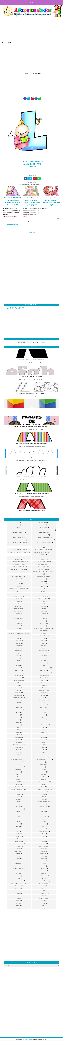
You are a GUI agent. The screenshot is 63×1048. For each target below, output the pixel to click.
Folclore (18, 715)
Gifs (43, 729)
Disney (43, 685)
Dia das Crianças (18, 677)
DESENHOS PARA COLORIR (43, 672)
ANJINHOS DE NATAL (32, 164)
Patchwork (43, 814)
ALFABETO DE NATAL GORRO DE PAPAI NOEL (19, 542)
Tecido (43, 878)
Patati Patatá (18, 814)
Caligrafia (18, 623)
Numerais (18, 799)
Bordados (18, 616)
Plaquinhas (18, 836)
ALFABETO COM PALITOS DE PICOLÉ (18, 535)
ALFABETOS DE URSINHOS (18, 569)
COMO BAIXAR (43, 645)
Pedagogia (43, 819)
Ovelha (18, 806)
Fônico (43, 717)
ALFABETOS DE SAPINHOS (18, 566)
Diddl (18, 682)
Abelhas (18, 525)
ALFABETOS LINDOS (27, 1039)
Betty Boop (43, 606)
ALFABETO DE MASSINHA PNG (18, 540)
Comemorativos (18, 645)
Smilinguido (43, 871)
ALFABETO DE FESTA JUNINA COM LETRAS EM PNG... (32, 510)
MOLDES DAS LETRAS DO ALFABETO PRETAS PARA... (32, 359)
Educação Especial (43, 692)
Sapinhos (18, 861)
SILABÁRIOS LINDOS (18, 868)
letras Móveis (18, 762)
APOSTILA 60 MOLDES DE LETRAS (18, 588)
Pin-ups (43, 826)
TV (43, 890)
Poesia (43, 838)
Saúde (43, 861)
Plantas (43, 833)
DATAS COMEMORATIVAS (43, 668)
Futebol (18, 724)
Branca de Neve (18, 618)
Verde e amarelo (43, 898)
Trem (43, 888)
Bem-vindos (18, 606)
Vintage (43, 903)
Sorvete (18, 876)
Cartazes (18, 628)
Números (43, 799)
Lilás (18, 764)
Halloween (43, 732)
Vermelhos (43, 900)
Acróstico (43, 525)
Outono (43, 804)
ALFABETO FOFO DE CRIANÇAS (43, 542)
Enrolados (43, 695)
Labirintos (18, 749)
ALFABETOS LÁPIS (18, 571)
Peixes (43, 821)
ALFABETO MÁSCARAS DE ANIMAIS (43, 549)
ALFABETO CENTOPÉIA (43, 532)
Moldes (43, 786)
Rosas (43, 856)
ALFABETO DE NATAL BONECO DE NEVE (43, 540)
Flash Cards (43, 710)
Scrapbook (25, 216)
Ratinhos (43, 848)
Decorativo (18, 670)
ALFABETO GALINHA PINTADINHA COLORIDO (44, 544)
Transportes (18, 888)
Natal (15, 216)
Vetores (18, 903)
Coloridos (12, 216)
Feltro (17, 707)
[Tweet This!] (30, 178)
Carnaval (18, 626)
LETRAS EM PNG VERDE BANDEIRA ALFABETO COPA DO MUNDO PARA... (31, 493)
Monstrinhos (43, 791)
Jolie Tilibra (18, 747)
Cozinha (43, 655)
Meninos (43, 779)
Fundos (43, 722)
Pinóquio (43, 828)
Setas (18, 866)
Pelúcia (18, 824)
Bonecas (18, 613)
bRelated (58, 218)
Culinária (43, 660)
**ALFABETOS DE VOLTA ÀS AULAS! (16, 310)
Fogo (43, 712)
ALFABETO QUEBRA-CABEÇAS (18, 561)
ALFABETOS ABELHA (43, 564)
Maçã (43, 767)
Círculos (43, 638)
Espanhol (18, 700)
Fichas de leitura (18, 710)
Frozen (43, 720)
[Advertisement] (31, 31)
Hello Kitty (18, 734)
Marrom (18, 774)
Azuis (43, 593)
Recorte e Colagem (18, 851)
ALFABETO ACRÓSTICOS (18, 532)
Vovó (43, 908)
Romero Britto (43, 853)
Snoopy (18, 873)
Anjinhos (5, 216)
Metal (18, 781)
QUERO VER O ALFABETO (32, 161)
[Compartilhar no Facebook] (25, 98)
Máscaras (43, 774)
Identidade (18, 737)
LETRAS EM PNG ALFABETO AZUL (18, 757)
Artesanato (43, 591)
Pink (18, 828)
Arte (18, 591)
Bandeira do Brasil (43, 598)
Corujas (43, 653)
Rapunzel (18, 848)
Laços (43, 749)
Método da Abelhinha (43, 781)
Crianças (27, 214)
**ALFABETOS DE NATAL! (13, 308)
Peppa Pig (43, 824)
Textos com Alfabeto (18, 880)
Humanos (43, 734)
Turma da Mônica (18, 890)
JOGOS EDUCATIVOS (18, 744)
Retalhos (18, 853)
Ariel (43, 588)
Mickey (18, 784)
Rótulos (18, 858)
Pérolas (18, 826)
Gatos (43, 727)
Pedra (18, 821)
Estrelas (18, 702)
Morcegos (43, 794)
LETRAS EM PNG (43, 754)
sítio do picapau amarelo (18, 871)
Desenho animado (18, 672)
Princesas (18, 846)
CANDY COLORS (43, 623)
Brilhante (18, 621)
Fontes (18, 720)
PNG (43, 836)
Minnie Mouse (18, 786)
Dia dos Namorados (18, 680)
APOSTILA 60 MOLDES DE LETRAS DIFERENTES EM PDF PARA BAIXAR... (31, 426)
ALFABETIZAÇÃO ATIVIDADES (18, 530)
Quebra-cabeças (43, 846)
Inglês (17, 739)
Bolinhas (43, 611)
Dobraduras (18, 687)
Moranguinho (18, 794)
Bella (43, 603)
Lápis (43, 752)
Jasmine (43, 739)
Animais (43, 581)
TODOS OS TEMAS (43, 883)
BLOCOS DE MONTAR (18, 611)
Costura (18, 655)
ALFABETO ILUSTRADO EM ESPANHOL (18, 549)
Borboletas (43, 613)
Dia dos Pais (43, 680)
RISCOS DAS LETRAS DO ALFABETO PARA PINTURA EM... (31, 393)
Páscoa (43, 811)
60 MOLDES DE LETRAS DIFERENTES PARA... (31, 376)
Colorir (43, 643)
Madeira (43, 769)
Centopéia (43, 633)
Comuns (18, 648)
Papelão (18, 811)
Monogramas (18, 791)
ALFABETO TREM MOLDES (43, 561)
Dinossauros (18, 685)
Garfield (18, 727)
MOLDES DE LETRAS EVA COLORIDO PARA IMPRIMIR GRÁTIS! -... (31, 443)
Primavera (43, 843)
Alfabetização (43, 527)
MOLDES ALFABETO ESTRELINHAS (18, 789)
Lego (18, 754)
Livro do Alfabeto (43, 764)
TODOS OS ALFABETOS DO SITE (18, 883)
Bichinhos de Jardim (18, 608)
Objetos (18, 801)
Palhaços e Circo (43, 806)
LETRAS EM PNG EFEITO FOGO (18, 759)
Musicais (18, 796)
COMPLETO (32, 167)
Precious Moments (18, 843)
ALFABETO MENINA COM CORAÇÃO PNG (18, 552)
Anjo (36, 182)
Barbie (18, 601)
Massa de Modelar (18, 776)
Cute (43, 665)
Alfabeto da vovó (43, 535)
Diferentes (43, 682)
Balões (18, 598)
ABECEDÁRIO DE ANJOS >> (56, 232)
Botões (43, 616)
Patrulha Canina (43, 816)
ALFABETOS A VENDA (18, 564)
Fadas (18, 705)
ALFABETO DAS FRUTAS (18, 537)
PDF (18, 819)
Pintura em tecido (43, 831)
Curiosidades (43, 663)
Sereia (43, 863)
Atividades (18, 593)
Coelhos (43, 640)
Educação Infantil (18, 695)
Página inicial (32, 232)
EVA (43, 702)
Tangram (18, 878)
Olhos (18, 804)
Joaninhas (18, 742)
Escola (43, 697)
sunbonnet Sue (43, 876)
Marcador (43, 772)
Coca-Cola (18, 640)
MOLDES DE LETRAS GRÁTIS (43, 789)
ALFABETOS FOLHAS (43, 569)
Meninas (18, 779)
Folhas (43, 715)
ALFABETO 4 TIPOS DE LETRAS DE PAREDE (43, 530)
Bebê (18, 603)
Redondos (43, 851)
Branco (43, 618)
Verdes (18, 900)
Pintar (18, 831)
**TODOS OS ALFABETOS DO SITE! (15, 307)
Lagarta (18, 752)
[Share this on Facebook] (26, 178)
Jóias (43, 744)
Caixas (43, 621)
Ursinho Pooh (43, 893)
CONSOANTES (43, 648)
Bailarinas (43, 596)
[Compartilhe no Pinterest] (32, 98)
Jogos (43, 742)
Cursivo (18, 665)
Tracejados (18, 885)
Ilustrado (43, 737)
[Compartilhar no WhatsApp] (39, 98)
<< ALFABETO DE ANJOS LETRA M (9, 232)
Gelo (18, 729)
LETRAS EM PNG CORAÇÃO (43, 757)
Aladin (18, 527)
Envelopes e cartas (18, 697)
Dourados (17, 692)
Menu (31, 2)
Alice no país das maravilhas (43, 576)
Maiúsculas (18, 772)
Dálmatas (18, 668)
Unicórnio (18, 893)
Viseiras (18, 905)
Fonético (18, 717)
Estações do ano (43, 700)
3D (18, 522)
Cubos (18, 660)
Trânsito (43, 885)
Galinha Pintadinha (43, 724)
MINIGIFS (43, 784)
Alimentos (18, 579)
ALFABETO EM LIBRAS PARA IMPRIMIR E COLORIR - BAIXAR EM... (31, 476)
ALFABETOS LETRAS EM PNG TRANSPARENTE (44, 571)
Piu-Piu (18, 833)
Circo (18, 638)
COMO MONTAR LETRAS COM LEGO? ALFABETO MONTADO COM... (31, 410)
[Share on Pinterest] (35, 178)
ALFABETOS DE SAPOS (43, 566)
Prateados (43, 841)
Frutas (17, 722)
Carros (43, 626)
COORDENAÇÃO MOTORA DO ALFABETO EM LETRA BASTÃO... (31, 460)
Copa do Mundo (43, 650)
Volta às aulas (18, 908)
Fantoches (43, 705)
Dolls (18, 690)
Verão (18, 898)
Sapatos (43, 858)
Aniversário (18, 583)
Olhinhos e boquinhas (43, 801)
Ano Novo (43, 586)
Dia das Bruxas (43, 675)
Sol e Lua (43, 873)
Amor (18, 581)
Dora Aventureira (43, 690)
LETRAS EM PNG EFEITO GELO (43, 759)
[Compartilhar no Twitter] (28, 98)
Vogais (43, 905)
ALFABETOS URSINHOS (18, 576)
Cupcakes (18, 663)
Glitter (17, 732)
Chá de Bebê (43, 635)
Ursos (43, 895)
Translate (44, 342)
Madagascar (18, 769)
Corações (18, 653)
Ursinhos (18, 895)
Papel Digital (43, 809)
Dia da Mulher (18, 675)
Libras (43, 762)
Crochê (43, 658)
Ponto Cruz (18, 841)
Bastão (43, 601)
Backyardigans (18, 596)
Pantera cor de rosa (18, 809)
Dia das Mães (43, 677)
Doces (43, 687)
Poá (18, 838)
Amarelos (43, 579)
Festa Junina (43, 707)
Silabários (43, 866)
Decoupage (31, 214)
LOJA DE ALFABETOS (18, 767)
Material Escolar (43, 776)
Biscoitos (43, 608)
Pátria (18, 816)
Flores (46, 208)
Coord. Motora (18, 650)
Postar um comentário (12, 224)
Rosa (18, 856)
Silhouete (43, 868)
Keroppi (43, 747)
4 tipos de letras (43, 522)
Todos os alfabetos (43, 880)
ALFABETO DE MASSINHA (43, 537)
